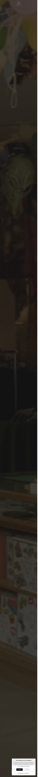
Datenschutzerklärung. (25, 766)
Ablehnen (27, 769)
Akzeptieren (19, 769)
